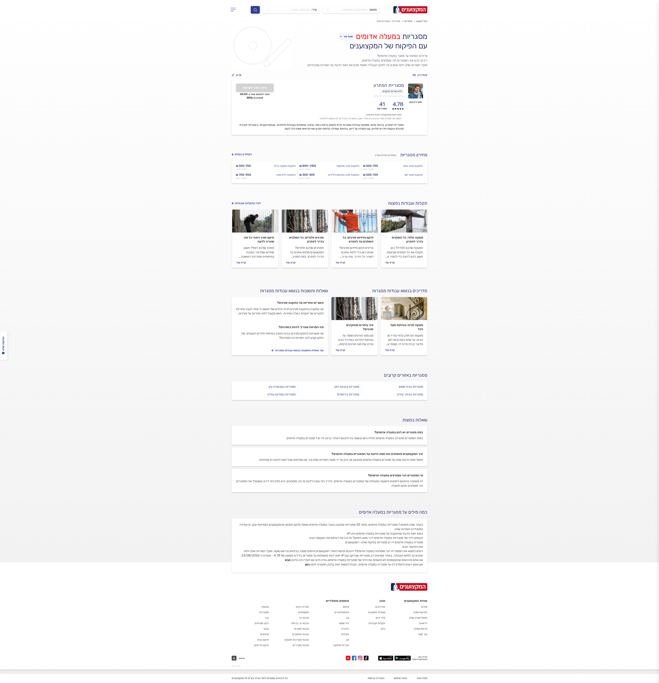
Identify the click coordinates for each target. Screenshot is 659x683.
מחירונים (380, 606)
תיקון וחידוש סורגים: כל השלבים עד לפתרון (358, 240)
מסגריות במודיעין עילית (281, 394)
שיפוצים (264, 634)
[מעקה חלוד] (404, 223)
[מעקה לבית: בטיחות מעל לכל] (404, 310)
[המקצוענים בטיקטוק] (366, 658)
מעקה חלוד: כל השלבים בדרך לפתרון (407, 240)
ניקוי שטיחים (262, 623)
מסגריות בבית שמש (411, 387)
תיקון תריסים (261, 645)
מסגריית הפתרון (389, 85)
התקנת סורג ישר (413, 174)
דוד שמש (344, 623)
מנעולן (265, 606)
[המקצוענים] (410, 9)
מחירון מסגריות (413, 155)
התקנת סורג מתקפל (347, 165)
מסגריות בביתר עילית (410, 394)
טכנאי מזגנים (301, 628)
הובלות (345, 634)
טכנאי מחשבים (300, 634)
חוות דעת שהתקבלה (391, 114)
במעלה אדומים (378, 36)
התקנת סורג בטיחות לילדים (343, 174)
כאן (307, 564)
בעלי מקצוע (421, 21)
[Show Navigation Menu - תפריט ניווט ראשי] (234, 10)
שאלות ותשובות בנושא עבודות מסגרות (294, 290)
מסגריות (408, 21)
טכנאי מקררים (301, 645)
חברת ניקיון (302, 606)
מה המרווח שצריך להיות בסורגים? (301, 327)
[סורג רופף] (255, 223)
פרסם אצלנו (420, 628)
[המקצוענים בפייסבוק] (355, 658)
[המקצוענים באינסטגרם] (361, 658)
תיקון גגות (263, 639)
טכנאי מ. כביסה (300, 623)
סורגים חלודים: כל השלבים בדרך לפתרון (306, 240)
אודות (424, 606)
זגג (347, 639)
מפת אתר (421, 678)
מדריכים (380, 617)
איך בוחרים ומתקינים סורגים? (359, 327)
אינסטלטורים (341, 612)
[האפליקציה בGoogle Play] (403, 658)
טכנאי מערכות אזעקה (296, 639)
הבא (288, 560)
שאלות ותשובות (376, 612)
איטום (346, 606)
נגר (267, 617)
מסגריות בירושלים (348, 394)
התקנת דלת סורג (286, 174)
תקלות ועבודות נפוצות (407, 203)
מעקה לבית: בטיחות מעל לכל (406, 327)
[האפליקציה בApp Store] (385, 658)
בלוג (382, 628)
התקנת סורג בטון (413, 165)
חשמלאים (303, 612)
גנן (347, 617)
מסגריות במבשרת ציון (282, 387)
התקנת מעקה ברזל (285, 165)
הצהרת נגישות (376, 678)
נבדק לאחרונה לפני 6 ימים (389, 96)
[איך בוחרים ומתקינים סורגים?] (354, 310)
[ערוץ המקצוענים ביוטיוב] (349, 658)
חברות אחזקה (341, 645)
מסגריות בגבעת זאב (346, 387)
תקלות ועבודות (376, 623)
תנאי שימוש (400, 678)
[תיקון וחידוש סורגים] (354, 223)
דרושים (423, 623)
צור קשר (422, 634)
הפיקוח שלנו (420, 612)
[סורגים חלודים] (305, 223)
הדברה (345, 628)
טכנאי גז (304, 617)
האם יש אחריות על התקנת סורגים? (300, 303)
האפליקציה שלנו (418, 617)
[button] (238, 75)
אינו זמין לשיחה (255, 88)
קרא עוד (390, 262)
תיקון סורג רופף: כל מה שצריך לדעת (259, 240)
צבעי (266, 628)
